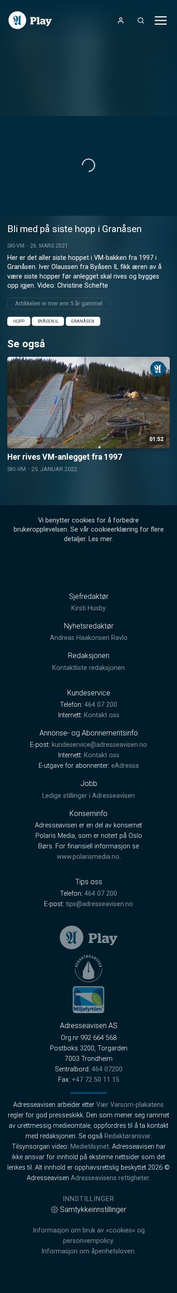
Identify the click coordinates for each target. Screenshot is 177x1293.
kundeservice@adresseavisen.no (99, 745)
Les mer (100, 539)
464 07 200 (100, 705)
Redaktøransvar (127, 1136)
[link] (30, 20)
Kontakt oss (101, 715)
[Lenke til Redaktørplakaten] (88, 968)
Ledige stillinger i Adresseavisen (88, 796)
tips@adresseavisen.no (99, 904)
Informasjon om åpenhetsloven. (88, 1251)
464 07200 (107, 1069)
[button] (88, 165)
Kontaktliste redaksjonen (88, 668)
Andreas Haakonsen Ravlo (89, 638)
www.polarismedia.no (88, 857)
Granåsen (82, 321)
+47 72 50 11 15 (95, 1080)
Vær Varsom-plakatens (130, 1105)
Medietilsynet (89, 1147)
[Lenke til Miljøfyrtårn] (88, 999)
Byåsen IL (48, 321)
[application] (88, 166)
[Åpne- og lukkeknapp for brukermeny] (121, 20)
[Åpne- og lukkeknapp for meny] (161, 20)
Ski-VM (16, 246)
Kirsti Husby (88, 608)
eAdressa (125, 766)
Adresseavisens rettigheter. (110, 1178)
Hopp (19, 321)
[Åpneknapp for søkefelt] (141, 20)
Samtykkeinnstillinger (93, 1209)
